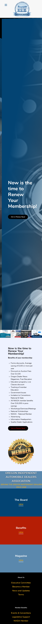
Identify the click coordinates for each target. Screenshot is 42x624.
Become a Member (21, 587)
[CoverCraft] (26, 333)
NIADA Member (21, 621)
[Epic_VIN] (36, 333)
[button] (17, 325)
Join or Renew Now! (16, 217)
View (21, 504)
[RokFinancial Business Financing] (16, 333)
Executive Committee (21, 583)
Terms (21, 595)
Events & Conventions (21, 613)
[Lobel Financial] (5, 333)
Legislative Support (21, 617)
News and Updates (21, 591)
